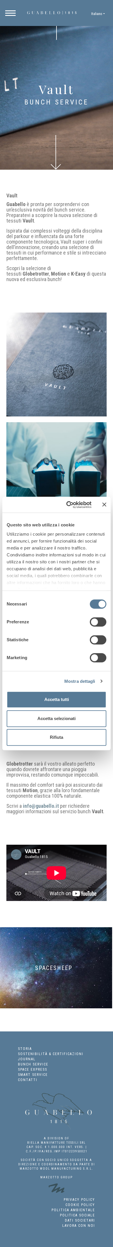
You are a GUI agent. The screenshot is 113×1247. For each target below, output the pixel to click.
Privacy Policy (79, 1200)
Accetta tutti (56, 699)
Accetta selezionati (56, 718)
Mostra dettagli (79, 681)
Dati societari (80, 1220)
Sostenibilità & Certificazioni (50, 1054)
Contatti (27, 1080)
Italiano (96, 14)
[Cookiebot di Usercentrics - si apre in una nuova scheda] (68, 504)
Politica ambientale (73, 1210)
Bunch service (33, 1064)
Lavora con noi (78, 1226)
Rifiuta (56, 737)
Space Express (32, 1069)
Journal (27, 1059)
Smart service (33, 1075)
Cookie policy (80, 1205)
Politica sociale (77, 1215)
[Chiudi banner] (104, 505)
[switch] (98, 622)
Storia (25, 1049)
